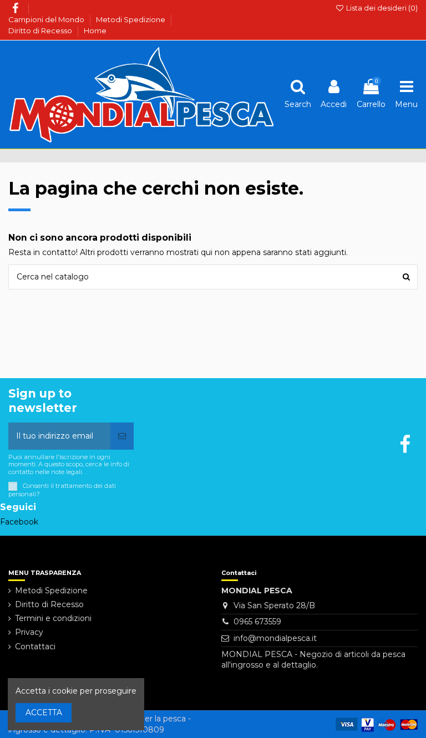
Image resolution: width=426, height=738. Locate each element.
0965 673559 (257, 622)
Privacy (29, 632)
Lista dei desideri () (381, 7)
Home (95, 30)
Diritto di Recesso (41, 30)
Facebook (19, 522)
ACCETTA (44, 712)
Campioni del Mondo (47, 19)
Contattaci (35, 647)
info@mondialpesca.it (275, 638)
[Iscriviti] (122, 436)
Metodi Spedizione (131, 19)
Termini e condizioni (53, 618)
